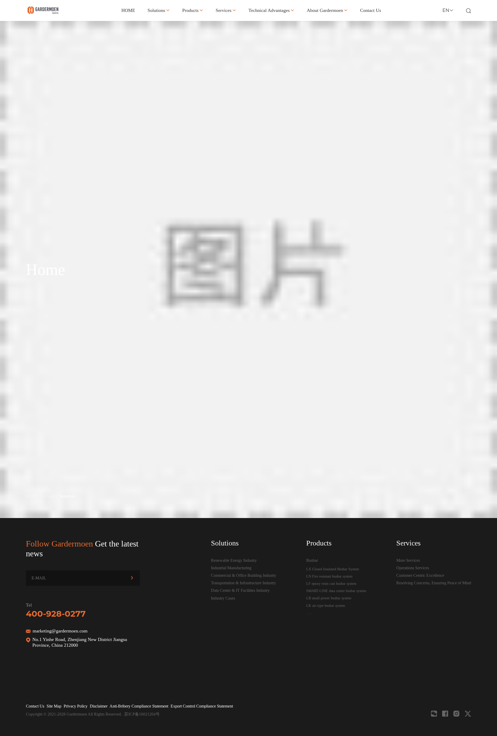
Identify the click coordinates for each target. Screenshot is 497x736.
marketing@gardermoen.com (60, 630)
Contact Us (370, 10)
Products (190, 10)
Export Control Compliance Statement (202, 706)
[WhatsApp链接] (456, 714)
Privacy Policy (75, 706)
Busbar (312, 560)
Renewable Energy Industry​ (234, 560)
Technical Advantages (269, 10)
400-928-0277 (56, 614)
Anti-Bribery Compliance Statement (138, 706)
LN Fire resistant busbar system (329, 576)
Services (223, 10)
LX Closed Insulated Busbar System (332, 569)
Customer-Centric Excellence (420, 575)
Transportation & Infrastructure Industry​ (243, 583)
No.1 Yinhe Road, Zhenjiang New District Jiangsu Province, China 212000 (79, 642)
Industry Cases (223, 598)
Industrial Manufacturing (231, 568)
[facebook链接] (445, 714)
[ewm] (434, 714)
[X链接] (468, 714)
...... (309, 613)
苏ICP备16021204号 (142, 714)
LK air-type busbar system (325, 605)
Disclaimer (98, 706)
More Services (408, 560)
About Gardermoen (325, 10)
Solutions (156, 10)
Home (49, 496)
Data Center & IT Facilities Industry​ (240, 590)
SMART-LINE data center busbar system (336, 591)
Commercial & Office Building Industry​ (243, 575)
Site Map (54, 706)
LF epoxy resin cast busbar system (331, 583)
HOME (128, 10)
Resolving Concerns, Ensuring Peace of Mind (433, 583)
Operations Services (412, 568)
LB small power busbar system (328, 598)
